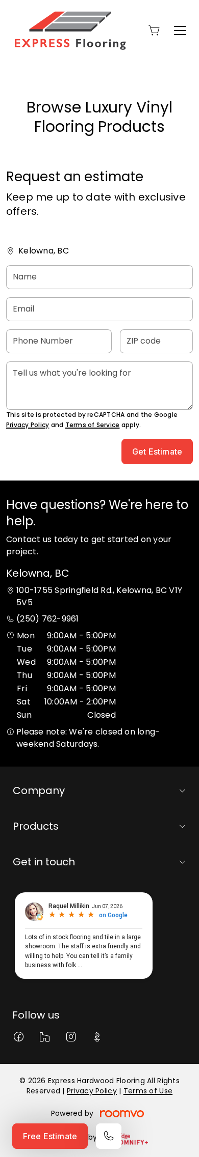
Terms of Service (92, 424)
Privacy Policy (27, 424)
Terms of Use (147, 1091)
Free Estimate (50, 1136)
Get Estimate (157, 451)
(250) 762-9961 (47, 619)
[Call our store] (108, 1136)
